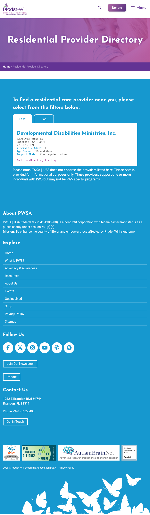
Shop (8, 306)
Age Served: (26, 151)
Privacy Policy (14, 314)
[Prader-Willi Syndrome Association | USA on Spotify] (69, 347)
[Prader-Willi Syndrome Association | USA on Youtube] (44, 347)
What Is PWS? (14, 260)
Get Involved (13, 299)
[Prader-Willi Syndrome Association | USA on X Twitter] (20, 347)
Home (6, 66)
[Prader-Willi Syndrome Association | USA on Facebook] (8, 347)
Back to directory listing (36, 160)
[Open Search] (99, 7)
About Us (11, 283)
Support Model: (28, 154)
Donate (117, 8)
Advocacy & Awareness (21, 268)
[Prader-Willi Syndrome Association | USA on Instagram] (32, 347)
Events (9, 291)
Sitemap (10, 321)
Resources (12, 276)
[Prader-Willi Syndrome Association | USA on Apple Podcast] (57, 347)
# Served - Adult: (31, 148)
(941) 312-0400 (24, 411)
